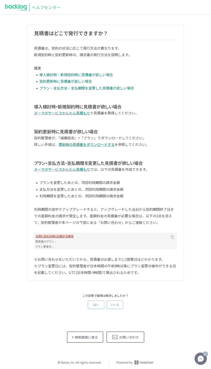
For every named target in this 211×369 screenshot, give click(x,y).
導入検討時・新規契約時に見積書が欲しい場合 (76, 74)
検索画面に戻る (86, 337)
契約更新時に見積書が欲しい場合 (65, 81)
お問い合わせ (129, 337)
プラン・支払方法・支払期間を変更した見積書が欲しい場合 (86, 88)
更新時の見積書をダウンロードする (87, 144)
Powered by (124, 362)
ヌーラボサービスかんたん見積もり (62, 112)
